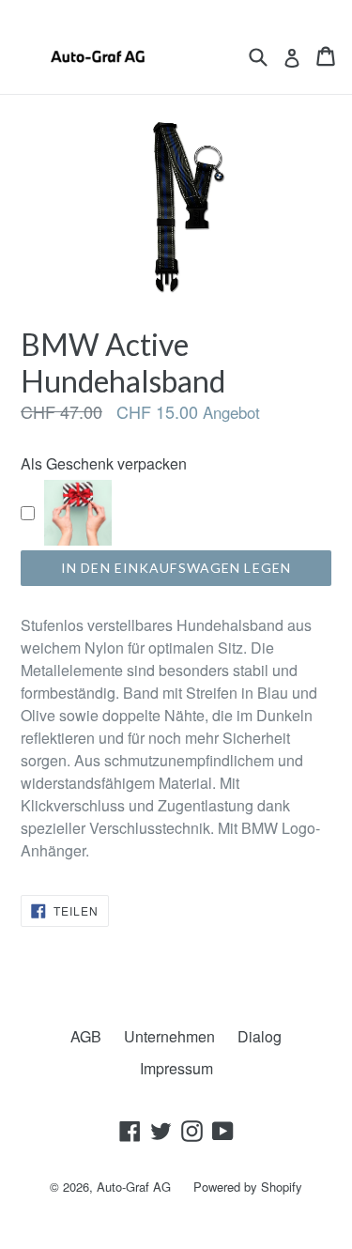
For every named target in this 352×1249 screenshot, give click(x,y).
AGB (85, 1036)
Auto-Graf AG (134, 1186)
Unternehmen (169, 1036)
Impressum (176, 1068)
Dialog (259, 1036)
